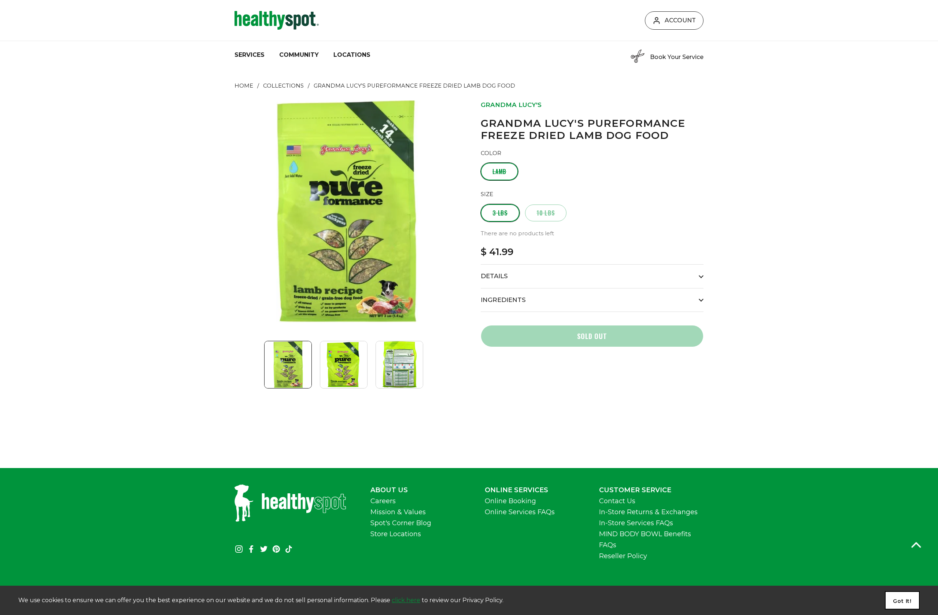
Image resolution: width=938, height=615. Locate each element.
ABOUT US (389, 490)
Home (243, 85)
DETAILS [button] (494, 276)
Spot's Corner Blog (400, 523)
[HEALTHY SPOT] (276, 20)
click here (406, 600)
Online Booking (510, 501)
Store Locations (395, 534)
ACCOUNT (680, 20)
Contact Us (617, 501)
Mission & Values (398, 512)
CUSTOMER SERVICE (635, 490)
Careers (383, 501)
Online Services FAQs (520, 512)
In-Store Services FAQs (636, 523)
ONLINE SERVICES (516, 490)
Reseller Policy (623, 556)
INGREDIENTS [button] (503, 299)
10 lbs (545, 213)
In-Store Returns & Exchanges (648, 512)
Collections (283, 85)
